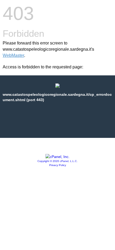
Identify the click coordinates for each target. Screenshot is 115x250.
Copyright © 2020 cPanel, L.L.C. (57, 161)
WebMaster (13, 55)
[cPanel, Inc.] (57, 157)
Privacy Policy (57, 165)
